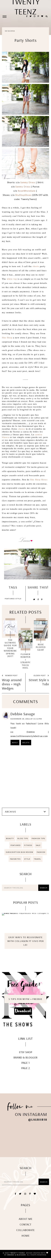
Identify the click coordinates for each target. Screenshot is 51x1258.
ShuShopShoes (23, 195)
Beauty (10, 838)
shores (21, 428)
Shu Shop (7, 337)
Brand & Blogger (25, 1057)
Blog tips (23, 838)
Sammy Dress (27, 182)
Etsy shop (25, 1052)
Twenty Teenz (17, 1253)
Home (26, 1235)
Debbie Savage (22, 714)
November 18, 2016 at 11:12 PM (26, 719)
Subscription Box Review (19, 852)
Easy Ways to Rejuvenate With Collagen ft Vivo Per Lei (25, 941)
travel (37, 859)
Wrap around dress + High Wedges (12, 684)
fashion (41, 852)
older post (40, 675)
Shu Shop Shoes (38, 479)
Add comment (40, 760)
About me (25, 1219)
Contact (25, 1224)
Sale (38, 845)
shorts (36, 266)
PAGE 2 (25, 1068)
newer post (11, 675)
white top (12, 278)
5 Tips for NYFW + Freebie (25, 999)
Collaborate (25, 1230)
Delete (26, 742)
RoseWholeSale (27, 190)
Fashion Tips (38, 838)
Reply (15, 742)
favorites (15, 859)
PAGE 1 (25, 1062)
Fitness (28, 845)
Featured (10, 599)
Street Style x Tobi (39, 682)
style (18, 599)
